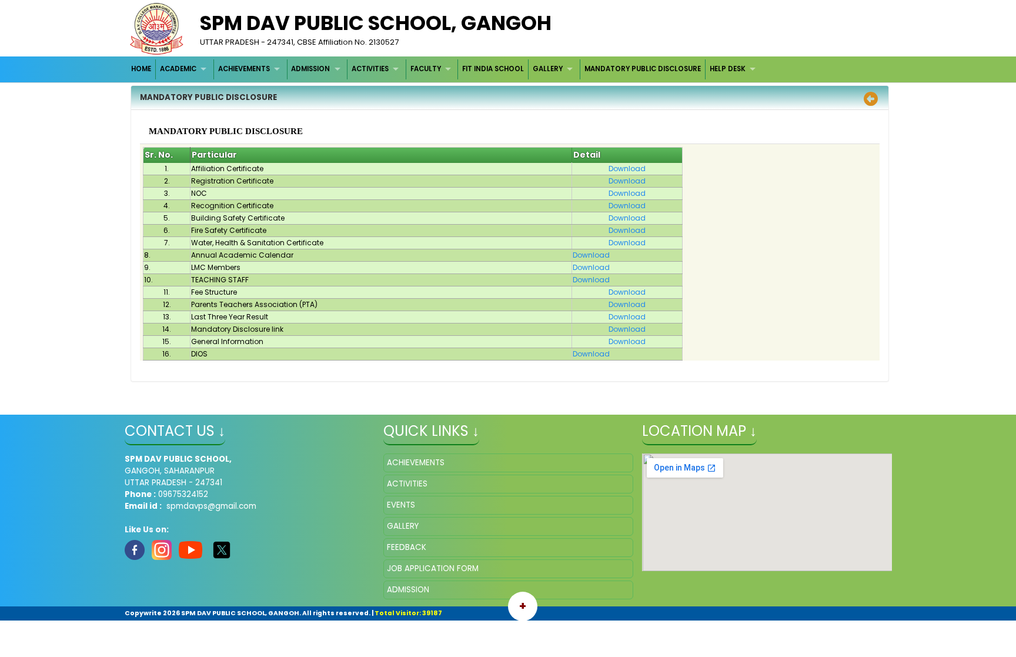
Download (627, 169)
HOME (141, 69)
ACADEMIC (178, 69)
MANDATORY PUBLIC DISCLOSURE (642, 69)
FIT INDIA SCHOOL (493, 69)
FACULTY (425, 69)
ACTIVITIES (370, 69)
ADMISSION (310, 69)
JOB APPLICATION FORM (433, 568)
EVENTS (401, 505)
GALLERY (548, 69)
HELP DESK (728, 69)
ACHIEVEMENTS (244, 69)
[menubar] (445, 69)
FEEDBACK (406, 547)
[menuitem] (142, 69)
